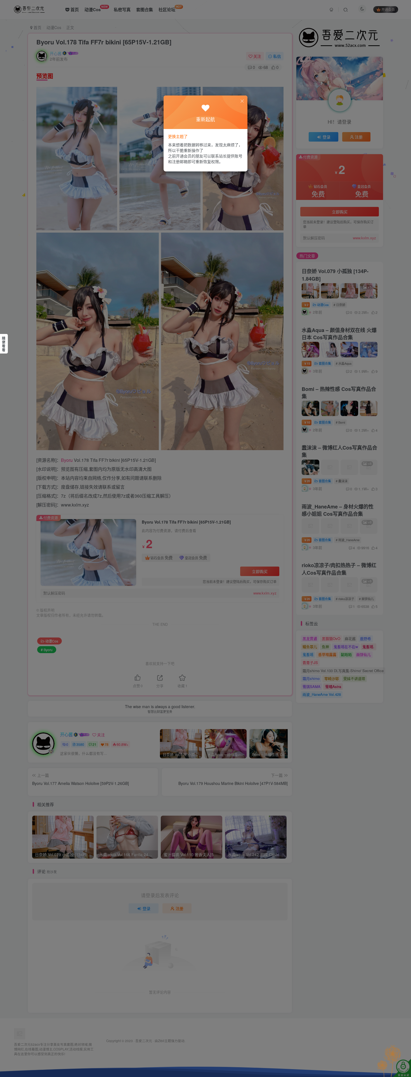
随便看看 (3, 344)
